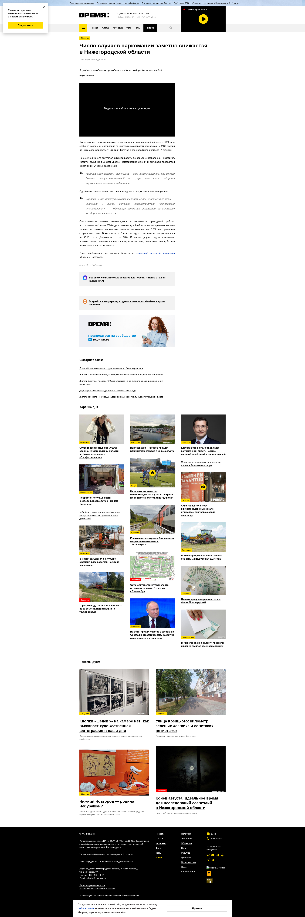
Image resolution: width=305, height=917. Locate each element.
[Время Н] (94, 15)
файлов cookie (86, 908)
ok (222, 855)
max (212, 860)
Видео (159, 857)
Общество (85, 38)
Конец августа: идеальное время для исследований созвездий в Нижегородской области (187, 800)
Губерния (186, 857)
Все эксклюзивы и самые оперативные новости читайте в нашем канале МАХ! (127, 279)
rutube (208, 860)
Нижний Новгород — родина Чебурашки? (106, 800)
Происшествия (188, 862)
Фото (158, 848)
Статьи (159, 838)
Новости (160, 833)
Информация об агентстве (92, 885)
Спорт (184, 848)
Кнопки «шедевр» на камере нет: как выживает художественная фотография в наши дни (114, 723)
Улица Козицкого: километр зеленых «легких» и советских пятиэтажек (184, 723)
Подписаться (25, 25)
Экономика (187, 838)
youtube (212, 855)
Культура (185, 853)
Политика (186, 833)
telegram (217, 855)
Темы (158, 853)
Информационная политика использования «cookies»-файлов (109, 895)
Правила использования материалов (97, 888)
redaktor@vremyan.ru (96, 878)
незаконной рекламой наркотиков (155, 253)
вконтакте (208, 855)
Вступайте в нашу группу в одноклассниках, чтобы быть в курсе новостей (127, 303)
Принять (197, 908)
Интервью (161, 843)
